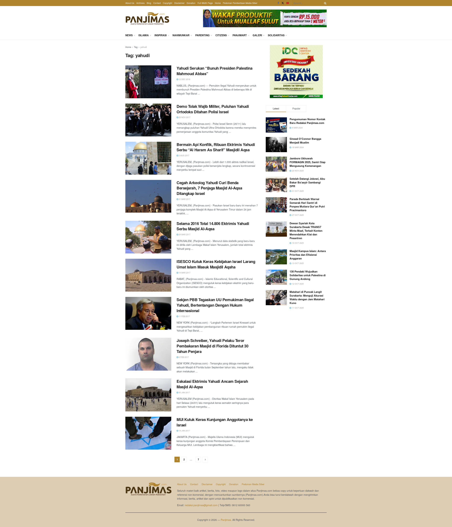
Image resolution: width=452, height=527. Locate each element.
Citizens (221, 35)
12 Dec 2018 (184, 79)
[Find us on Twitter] (282, 3)
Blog (149, 2)
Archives (140, 2)
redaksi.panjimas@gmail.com (201, 505)
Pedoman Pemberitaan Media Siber (240, 2)
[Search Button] (324, 3)
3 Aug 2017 (183, 155)
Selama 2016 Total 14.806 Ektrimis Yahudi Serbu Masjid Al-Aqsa (213, 226)
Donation (191, 2)
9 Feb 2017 (183, 357)
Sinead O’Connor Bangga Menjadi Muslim (305, 140)
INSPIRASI (160, 35)
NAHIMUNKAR (181, 35)
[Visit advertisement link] (265, 18)
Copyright (167, 2)
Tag (136, 46)
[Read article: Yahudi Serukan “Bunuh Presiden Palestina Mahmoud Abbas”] (148, 81)
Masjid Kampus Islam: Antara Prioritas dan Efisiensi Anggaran (308, 254)
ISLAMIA (143, 35)
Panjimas (226, 520)
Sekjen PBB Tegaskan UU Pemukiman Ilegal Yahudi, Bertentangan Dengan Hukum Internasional (215, 305)
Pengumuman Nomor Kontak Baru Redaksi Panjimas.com (307, 121)
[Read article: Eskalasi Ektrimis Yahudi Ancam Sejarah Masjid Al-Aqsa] (148, 395)
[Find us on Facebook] (278, 3)
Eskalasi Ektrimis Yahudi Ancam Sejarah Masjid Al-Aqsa (212, 384)
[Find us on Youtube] (287, 3)
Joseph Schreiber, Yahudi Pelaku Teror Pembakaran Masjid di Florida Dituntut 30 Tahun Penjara (212, 346)
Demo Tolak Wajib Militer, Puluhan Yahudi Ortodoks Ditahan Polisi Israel (213, 109)
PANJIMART (240, 35)
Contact (157, 2)
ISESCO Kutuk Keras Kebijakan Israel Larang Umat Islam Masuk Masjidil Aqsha (216, 264)
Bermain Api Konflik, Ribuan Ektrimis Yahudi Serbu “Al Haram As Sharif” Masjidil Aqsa (216, 147)
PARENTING (202, 35)
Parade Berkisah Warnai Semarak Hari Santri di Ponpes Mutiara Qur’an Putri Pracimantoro (307, 204)
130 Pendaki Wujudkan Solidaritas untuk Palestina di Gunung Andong (308, 275)
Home (218, 2)
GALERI (257, 35)
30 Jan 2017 (184, 392)
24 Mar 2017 (184, 234)
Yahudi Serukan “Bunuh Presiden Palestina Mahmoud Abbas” (214, 70)
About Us (129, 2)
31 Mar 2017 (184, 199)
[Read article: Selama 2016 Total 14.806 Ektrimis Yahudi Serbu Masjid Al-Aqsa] (148, 237)
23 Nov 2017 (184, 117)
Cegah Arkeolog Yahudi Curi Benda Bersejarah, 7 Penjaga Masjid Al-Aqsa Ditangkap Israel (209, 188)
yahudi (143, 46)
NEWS (129, 35)
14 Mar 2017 (184, 272)
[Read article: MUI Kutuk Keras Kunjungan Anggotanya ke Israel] (148, 433)
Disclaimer (179, 2)
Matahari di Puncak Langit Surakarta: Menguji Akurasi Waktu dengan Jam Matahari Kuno (307, 297)
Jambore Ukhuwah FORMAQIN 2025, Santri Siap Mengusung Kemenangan (307, 162)
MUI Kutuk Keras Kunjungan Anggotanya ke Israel (215, 422)
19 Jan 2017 (184, 430)
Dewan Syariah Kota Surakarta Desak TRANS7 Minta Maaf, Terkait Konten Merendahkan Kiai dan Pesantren (306, 230)
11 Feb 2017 (184, 316)
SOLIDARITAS (276, 35)
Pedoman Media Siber (253, 484)
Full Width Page (205, 2)
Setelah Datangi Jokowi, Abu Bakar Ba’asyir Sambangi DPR (307, 182)
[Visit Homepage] (147, 18)
